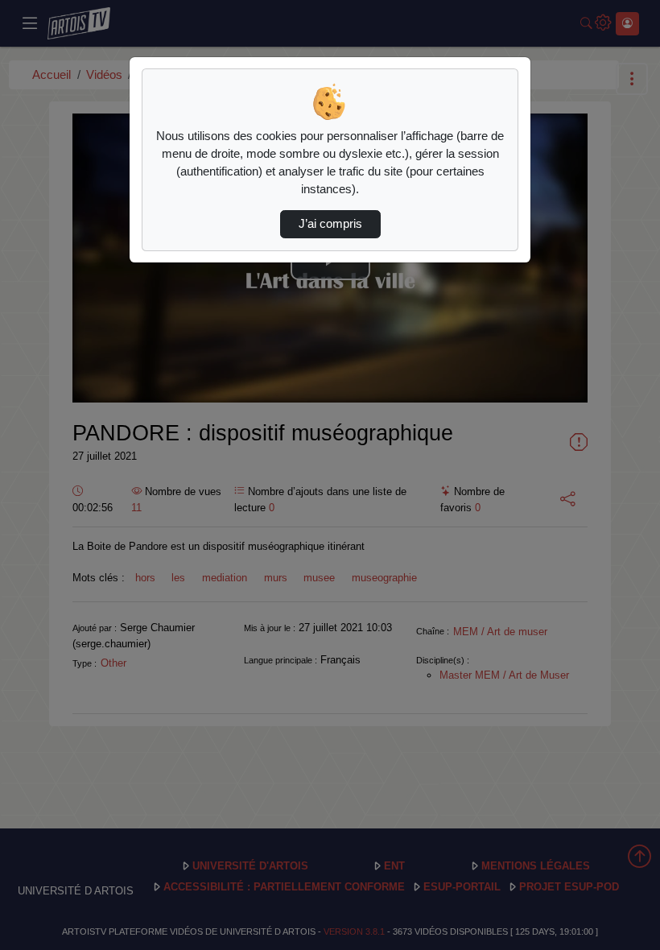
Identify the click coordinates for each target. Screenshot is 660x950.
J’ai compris (330, 223)
